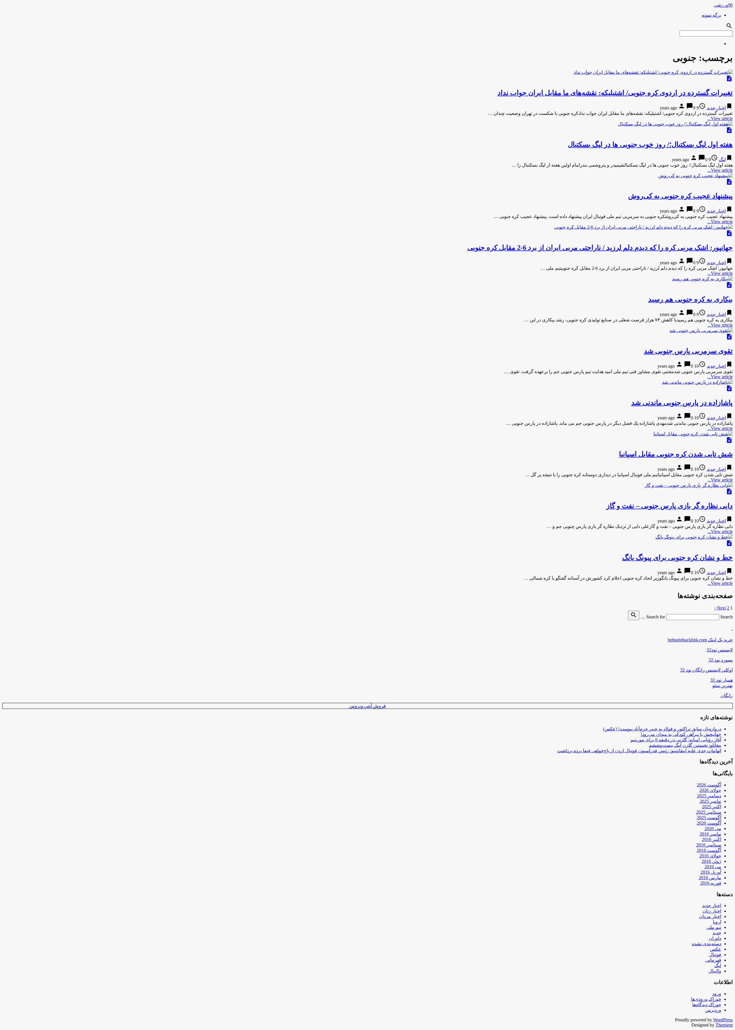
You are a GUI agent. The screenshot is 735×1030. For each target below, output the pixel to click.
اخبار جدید (716, 107)
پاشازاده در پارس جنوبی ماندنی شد (682, 402)
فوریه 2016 (710, 883)
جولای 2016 (710, 855)
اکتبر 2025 (711, 806)
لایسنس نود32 (720, 649)
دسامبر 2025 (709, 795)
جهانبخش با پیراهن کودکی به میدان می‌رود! (681, 734)
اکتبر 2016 (711, 839)
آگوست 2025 (709, 817)
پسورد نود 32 (721, 659)
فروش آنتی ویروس (367, 705)
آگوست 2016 (709, 850)
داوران (715, 938)
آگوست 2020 (709, 823)
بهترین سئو (722, 685)
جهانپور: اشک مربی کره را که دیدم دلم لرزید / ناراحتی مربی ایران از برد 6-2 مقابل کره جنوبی (600, 247)
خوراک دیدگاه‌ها (706, 1004)
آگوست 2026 (709, 784)
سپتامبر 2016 (708, 844)
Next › (720, 607)
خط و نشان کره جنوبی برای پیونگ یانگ (677, 557)
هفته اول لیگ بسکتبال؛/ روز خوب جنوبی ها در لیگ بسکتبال (650, 144)
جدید (717, 932)
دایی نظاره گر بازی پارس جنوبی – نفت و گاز (669, 506)
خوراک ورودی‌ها (706, 999)
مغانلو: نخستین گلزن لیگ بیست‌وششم (685, 745)
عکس (715, 949)
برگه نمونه (711, 15)
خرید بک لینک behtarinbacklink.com (700, 639)
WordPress (723, 1019)
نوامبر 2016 (710, 834)
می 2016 (713, 866)
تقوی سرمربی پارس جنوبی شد (688, 351)
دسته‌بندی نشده (706, 943)
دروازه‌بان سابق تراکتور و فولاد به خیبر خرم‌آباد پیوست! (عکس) (662, 728)
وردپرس (713, 1010)
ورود (716, 993)
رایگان (727, 695)
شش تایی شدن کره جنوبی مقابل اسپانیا (676, 454)
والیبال (715, 971)
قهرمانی (713, 960)
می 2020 (713, 828)
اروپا (717, 921)
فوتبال (715, 954)
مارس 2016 (710, 877)
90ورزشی (723, 5)
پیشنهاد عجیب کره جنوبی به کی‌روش (680, 196)
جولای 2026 (710, 790)
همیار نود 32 (721, 680)
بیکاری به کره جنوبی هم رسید (690, 299)
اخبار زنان (712, 911)
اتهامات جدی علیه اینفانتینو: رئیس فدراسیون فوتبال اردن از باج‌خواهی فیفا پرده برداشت (639, 750)
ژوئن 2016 (711, 861)
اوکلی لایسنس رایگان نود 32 (706, 670)
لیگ (722, 159)
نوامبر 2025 (710, 801)
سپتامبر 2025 (708, 812)
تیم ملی (714, 927)
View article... (720, 118)
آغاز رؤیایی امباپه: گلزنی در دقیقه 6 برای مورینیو (676, 739)
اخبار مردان (710, 916)
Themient (724, 1025)
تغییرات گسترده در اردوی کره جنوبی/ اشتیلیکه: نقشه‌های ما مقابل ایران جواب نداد (615, 93)
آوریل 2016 (711, 872)
